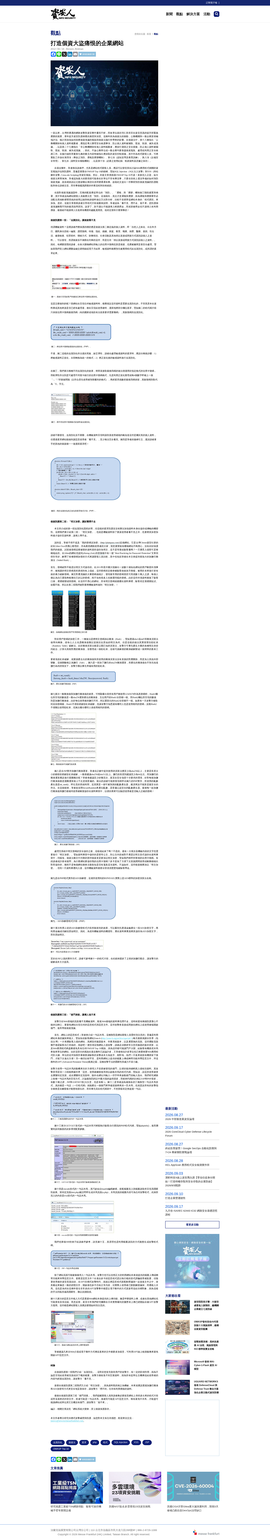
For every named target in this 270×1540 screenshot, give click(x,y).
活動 (206, 14)
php (95, 1442)
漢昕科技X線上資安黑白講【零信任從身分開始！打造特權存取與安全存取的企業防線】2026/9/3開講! (190, 1181)
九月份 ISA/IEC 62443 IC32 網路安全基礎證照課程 (191, 1212)
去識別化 (57, 1442)
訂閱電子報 (211, 3)
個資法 (72, 1442)
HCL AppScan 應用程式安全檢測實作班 (187, 1165)
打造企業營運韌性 (175, 1198)
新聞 (169, 14)
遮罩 (84, 1442)
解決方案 (193, 14)
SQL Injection (120, 1442)
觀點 (179, 14)
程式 (105, 1442)
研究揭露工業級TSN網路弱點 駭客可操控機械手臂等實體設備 (76, 1508)
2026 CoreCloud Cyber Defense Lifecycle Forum (188, 1133)
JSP (147, 1442)
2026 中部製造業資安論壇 (179, 1119)
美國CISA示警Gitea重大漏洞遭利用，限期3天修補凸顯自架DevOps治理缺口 (192, 1508)
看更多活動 (192, 1224)
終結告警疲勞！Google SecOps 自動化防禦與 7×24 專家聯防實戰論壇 (191, 1150)
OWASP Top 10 (61, 1449)
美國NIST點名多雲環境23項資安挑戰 (129, 1506)
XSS (136, 1442)
